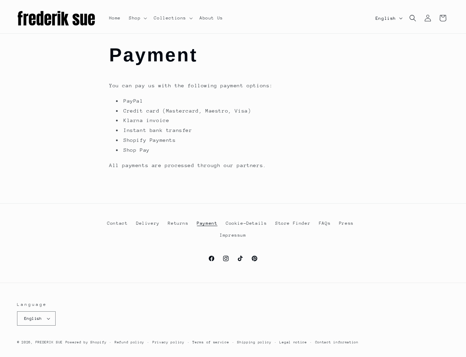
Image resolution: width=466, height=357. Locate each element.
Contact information (337, 342)
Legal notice (293, 342)
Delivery (148, 223)
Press (346, 223)
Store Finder (292, 223)
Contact (117, 223)
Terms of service (210, 342)
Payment (207, 223)
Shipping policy (254, 342)
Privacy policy (168, 342)
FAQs (325, 223)
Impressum (233, 235)
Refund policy (129, 342)
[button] (137, 18)
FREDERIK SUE (49, 342)
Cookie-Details (246, 223)
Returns (178, 223)
